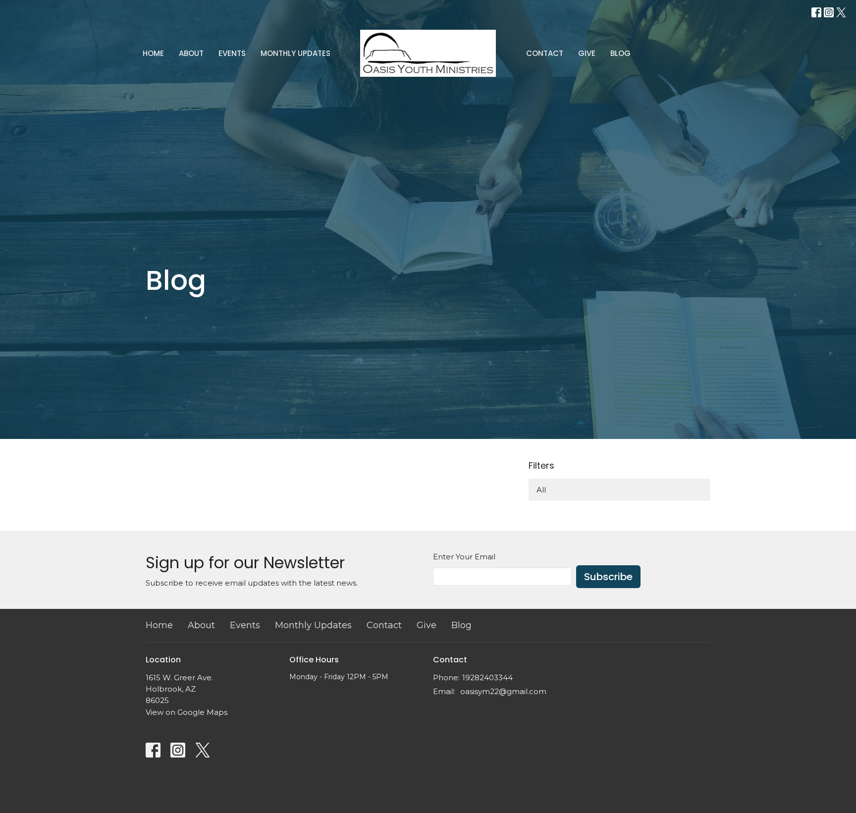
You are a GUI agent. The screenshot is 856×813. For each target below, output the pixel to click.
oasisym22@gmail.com (503, 691)
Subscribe (608, 577)
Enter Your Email (464, 556)
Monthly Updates (295, 53)
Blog (620, 53)
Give (586, 53)
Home (153, 53)
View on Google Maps (186, 712)
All (541, 489)
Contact (544, 53)
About (191, 53)
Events (232, 53)
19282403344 (487, 677)
